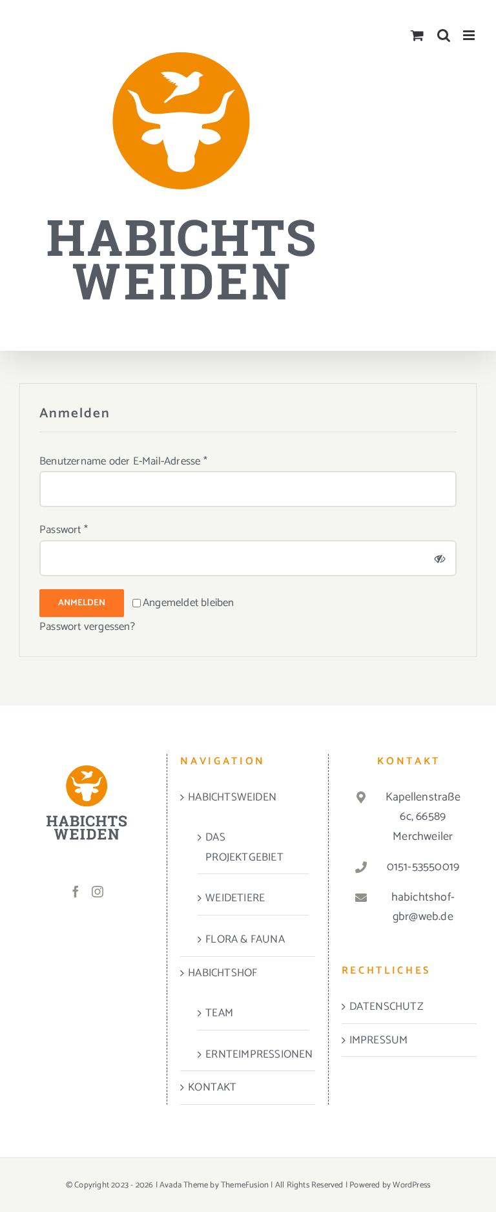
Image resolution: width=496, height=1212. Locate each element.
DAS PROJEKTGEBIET (244, 847)
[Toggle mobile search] (443, 35)
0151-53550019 (423, 867)
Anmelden (81, 603)
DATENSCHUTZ (386, 1007)
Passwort (63, 530)
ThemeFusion (245, 1185)
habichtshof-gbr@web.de (423, 907)
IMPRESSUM (378, 1040)
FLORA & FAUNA (245, 939)
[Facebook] (75, 891)
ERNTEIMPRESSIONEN (253, 1054)
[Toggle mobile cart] (417, 35)
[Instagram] (97, 891)
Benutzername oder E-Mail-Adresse (123, 461)
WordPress (411, 1185)
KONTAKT (212, 1087)
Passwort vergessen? (87, 627)
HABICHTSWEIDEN (232, 797)
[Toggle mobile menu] (470, 35)
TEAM (219, 1013)
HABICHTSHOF (222, 973)
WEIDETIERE (235, 898)
